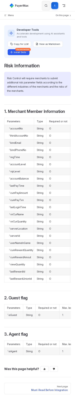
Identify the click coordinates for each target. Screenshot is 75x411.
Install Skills (21, 51)
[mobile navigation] (64, 5)
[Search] (46, 5)
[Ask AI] (54, 5)
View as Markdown (49, 44)
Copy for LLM (21, 44)
